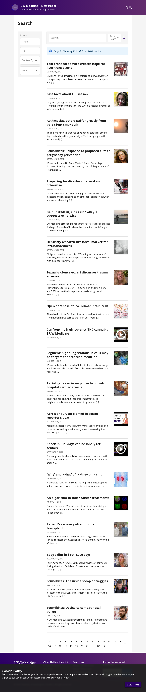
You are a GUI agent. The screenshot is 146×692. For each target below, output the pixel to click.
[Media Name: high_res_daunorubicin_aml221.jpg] (121, 503)
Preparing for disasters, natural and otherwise (74, 183)
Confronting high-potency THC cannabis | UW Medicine (77, 331)
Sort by (113, 36)
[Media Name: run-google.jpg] (121, 217)
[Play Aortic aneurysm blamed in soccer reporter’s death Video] (121, 419)
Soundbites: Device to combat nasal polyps (74, 609)
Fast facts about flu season (67, 94)
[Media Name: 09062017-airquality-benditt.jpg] (121, 126)
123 (99, 646)
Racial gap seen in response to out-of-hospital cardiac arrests (75, 385)
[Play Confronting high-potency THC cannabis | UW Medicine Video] (121, 334)
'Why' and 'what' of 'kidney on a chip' (75, 474)
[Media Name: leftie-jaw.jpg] (121, 247)
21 (87, 646)
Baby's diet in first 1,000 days (69, 554)
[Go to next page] (104, 646)
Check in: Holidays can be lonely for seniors (74, 446)
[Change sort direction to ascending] (123, 38)
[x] (127, 7)
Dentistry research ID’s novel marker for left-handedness (77, 244)
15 (54, 646)
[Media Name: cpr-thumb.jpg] (121, 388)
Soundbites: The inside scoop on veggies (77, 581)
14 (49, 646)
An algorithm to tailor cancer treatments (78, 498)
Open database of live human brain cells (77, 306)
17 (65, 646)
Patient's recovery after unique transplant (71, 526)
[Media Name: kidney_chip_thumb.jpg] (121, 479)
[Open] (36, 60)
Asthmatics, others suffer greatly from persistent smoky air (76, 122)
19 (76, 646)
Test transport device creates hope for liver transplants (76, 66)
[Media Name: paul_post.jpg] (121, 529)
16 (60, 646)
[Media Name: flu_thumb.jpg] (121, 99)
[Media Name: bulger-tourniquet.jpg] (121, 186)
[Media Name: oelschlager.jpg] (121, 156)
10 (103, 641)
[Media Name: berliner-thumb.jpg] (121, 277)
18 (71, 646)
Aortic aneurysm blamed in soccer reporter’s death (72, 416)
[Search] (130, 7)
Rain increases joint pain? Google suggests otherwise (72, 214)
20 (82, 646)
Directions (78, 662)
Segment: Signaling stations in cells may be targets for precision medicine (77, 355)
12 (114, 641)
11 (109, 641)
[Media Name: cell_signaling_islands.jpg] (121, 358)
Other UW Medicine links (56, 662)
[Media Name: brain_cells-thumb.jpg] (121, 311)
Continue (133, 684)
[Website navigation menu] (15, 7)
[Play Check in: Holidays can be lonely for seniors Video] (121, 449)
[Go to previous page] (49, 641)
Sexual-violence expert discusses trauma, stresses (78, 274)
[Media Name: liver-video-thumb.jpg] (121, 69)
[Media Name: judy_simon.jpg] (121, 560)
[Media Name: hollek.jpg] (121, 613)
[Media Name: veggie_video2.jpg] (121, 586)
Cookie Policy (62, 677)
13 (119, 641)
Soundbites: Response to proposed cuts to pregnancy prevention (78, 153)
